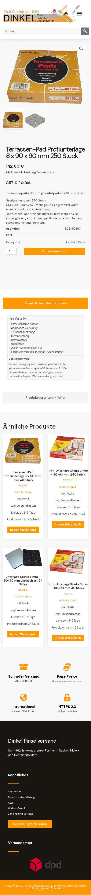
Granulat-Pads (75, 242)
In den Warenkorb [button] (23, 530)
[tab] (45, 303)
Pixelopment (57, 888)
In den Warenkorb (54, 251)
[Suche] (85, 31)
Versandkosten (26, 505)
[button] (79, 13)
